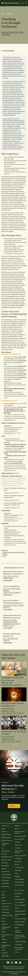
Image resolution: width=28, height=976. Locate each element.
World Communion (19, 882)
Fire (5, 638)
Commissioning (5, 912)
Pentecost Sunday (6, 874)
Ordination (17, 842)
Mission (17, 828)
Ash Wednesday (6, 851)
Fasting (3, 931)
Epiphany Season (6, 837)
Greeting (17, 896)
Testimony (6, 34)
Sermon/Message (19, 924)
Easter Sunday (5, 865)
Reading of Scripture (20, 921)
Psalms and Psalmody (20, 855)
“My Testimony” (8, 433)
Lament (17, 908)
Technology (18, 870)
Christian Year (5, 906)
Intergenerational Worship (6, 946)
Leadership (4, 953)
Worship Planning (8, 578)
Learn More (8, 580)
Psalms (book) (18, 685)
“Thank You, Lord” (9, 431)
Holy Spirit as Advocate (17, 605)
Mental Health (5, 955)
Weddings (17, 876)
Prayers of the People (20, 941)
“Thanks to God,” (6, 333)
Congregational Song (7, 915)
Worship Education (19, 885)
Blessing (4, 900)
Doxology (4, 685)
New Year (14, 32)
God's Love (6, 588)
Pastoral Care (18, 845)
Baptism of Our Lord (7, 840)
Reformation (18, 861)
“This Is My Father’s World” (11, 427)
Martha (15, 622)
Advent (3, 828)
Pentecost (6, 607)
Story (22, 32)
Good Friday (13, 620)
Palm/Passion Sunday (7, 856)
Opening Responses (20, 899)
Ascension (6, 605)
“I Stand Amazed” (9, 517)
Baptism (17, 927)
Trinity (16, 873)
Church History (5, 909)
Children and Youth (6, 903)
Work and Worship (19, 879)
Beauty (3, 897)
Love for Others (15, 588)
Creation (4, 918)
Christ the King (5, 886)
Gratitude (5, 32)
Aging (3, 894)
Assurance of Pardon (20, 911)
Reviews (17, 864)
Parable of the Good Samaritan (12, 592)
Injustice (15, 576)
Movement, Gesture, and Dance (20, 832)
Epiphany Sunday (6, 834)
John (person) (7, 622)
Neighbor (6, 590)
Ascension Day (5, 871)
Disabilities (4, 924)
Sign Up (13, 806)
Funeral (6, 620)
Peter (12, 625)
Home (3, 13)
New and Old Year (19, 839)
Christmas (4, 831)
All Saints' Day (5, 883)
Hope (9, 576)
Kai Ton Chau (9, 50)
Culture (3, 921)
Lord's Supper (18, 944)
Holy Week (4, 854)
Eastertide (4, 868)
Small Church (16, 741)
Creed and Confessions (18, 931)
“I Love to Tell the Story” (11, 429)
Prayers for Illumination (20, 918)
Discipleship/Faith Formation (6, 927)
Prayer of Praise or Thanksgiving (19, 948)
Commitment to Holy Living (20, 914)
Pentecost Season (6, 877)
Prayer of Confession (20, 905)
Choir (3, 741)
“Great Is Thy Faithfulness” (11, 515)
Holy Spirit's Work (12, 638)
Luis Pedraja (16, 126)
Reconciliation (18, 858)
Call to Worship (18, 893)
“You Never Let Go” (9, 521)
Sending (17, 952)
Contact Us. (15, 973)
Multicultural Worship (20, 836)
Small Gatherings (19, 867)
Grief (5, 576)
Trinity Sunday (5, 880)
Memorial (6, 625)
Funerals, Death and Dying (7, 935)
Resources (10, 13)
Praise (11, 685)
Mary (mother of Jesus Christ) (12, 623)
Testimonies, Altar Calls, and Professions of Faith (20, 937)
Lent (3, 848)
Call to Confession (19, 902)
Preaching (17, 848)
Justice (9, 741)
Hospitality (4, 942)
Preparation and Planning (19, 851)
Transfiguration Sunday (5, 844)
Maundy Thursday (6, 859)
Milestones (17, 825)
